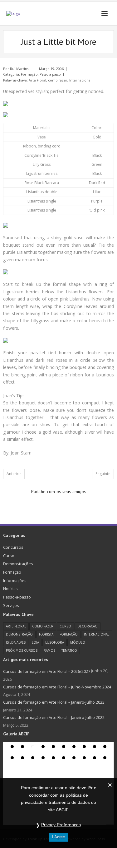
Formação (29, 74)
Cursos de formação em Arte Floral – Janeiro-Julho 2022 (54, 717)
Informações (15, 580)
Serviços (11, 605)
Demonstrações (18, 563)
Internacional (80, 80)
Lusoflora (54, 642)
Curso (8, 555)
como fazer (57, 80)
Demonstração (19, 634)
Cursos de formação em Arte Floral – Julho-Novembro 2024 (57, 687)
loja (35, 642)
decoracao (87, 626)
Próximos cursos (21, 650)
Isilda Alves (16, 642)
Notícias (10, 588)
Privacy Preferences (61, 824)
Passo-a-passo (50, 74)
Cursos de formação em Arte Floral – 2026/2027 (46, 671)
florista (46, 634)
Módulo (77, 642)
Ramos (49, 650)
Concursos (13, 547)
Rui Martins (19, 68)
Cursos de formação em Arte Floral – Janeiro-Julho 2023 (54, 702)
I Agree (58, 837)
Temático (69, 650)
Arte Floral (37, 80)
